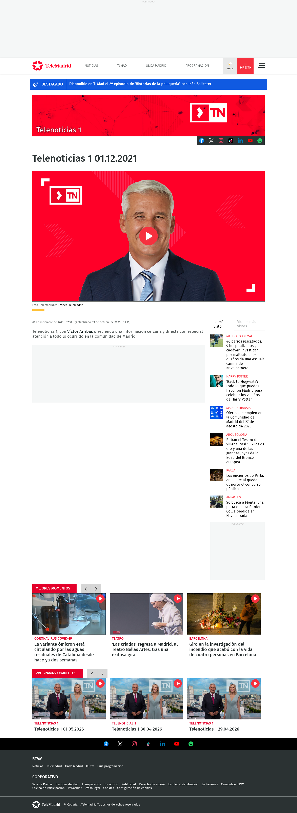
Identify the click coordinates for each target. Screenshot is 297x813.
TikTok (231, 140)
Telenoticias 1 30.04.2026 (146, 698)
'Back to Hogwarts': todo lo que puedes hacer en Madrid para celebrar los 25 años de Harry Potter (216, 381)
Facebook (201, 140)
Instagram (221, 140)
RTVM (37, 759)
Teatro (118, 638)
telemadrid (46, 804)
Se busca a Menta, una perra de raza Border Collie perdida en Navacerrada (216, 502)
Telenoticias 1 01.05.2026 (69, 698)
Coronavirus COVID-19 (53, 638)
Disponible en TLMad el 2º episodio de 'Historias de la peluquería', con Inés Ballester (140, 84)
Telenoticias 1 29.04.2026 (224, 698)
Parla (230, 470)
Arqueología (236, 434)
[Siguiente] (96, 588)
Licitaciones (210, 784)
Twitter (211, 140)
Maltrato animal (239, 336)
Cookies (108, 788)
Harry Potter (237, 376)
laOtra (90, 766)
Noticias (91, 65)
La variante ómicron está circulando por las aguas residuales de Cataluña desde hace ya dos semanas (69, 614)
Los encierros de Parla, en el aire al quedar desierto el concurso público (216, 475)
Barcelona (198, 638)
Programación (197, 65)
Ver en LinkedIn (163, 744)
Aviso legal (92, 788)
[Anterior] (86, 588)
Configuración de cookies (134, 788)
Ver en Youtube (177, 744)
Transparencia (91, 784)
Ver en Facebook (106, 744)
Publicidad (128, 784)
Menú (262, 66)
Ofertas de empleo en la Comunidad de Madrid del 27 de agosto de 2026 (216, 412)
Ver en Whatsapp (191, 744)
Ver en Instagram (134, 744)
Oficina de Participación (48, 788)
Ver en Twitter (120, 744)
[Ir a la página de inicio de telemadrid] (51, 66)
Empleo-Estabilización (183, 784)
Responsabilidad (67, 784)
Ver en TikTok (148, 744)
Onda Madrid (156, 65)
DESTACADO (52, 84)
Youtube (250, 140)
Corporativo (45, 777)
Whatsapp (260, 140)
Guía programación (110, 766)
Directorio (111, 784)
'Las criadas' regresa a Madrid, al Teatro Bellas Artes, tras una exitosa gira (146, 614)
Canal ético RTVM (232, 784)
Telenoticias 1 (46, 723)
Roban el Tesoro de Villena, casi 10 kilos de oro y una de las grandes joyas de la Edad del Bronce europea (216, 439)
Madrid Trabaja (238, 407)
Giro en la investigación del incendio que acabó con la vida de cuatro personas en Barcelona (224, 614)
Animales (233, 497)
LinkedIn (240, 140)
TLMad (122, 65)
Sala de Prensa (42, 784)
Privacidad (75, 788)
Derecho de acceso (152, 784)
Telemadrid (54, 766)
